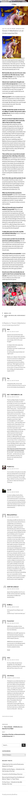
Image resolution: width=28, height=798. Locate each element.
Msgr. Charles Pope (18, 28)
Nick (8, 329)
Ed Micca (9, 604)
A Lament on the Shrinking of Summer (12, 774)
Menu (14, 4)
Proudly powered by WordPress (9, 794)
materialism (13, 315)
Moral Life (7, 313)
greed (6, 315)
